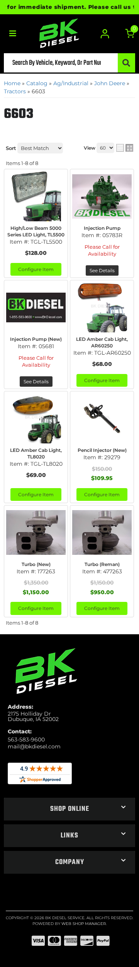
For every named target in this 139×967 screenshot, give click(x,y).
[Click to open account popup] (105, 33)
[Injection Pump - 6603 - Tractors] (102, 196)
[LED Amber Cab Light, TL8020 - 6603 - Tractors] (36, 418)
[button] (69, 62)
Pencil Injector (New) (102, 450)
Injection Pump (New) (36, 339)
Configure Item (36, 269)
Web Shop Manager (83, 923)
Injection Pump (102, 228)
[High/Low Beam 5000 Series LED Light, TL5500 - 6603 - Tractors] (36, 196)
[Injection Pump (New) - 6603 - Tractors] (36, 307)
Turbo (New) (36, 564)
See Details (102, 270)
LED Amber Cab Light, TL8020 (36, 453)
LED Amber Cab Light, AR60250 (102, 342)
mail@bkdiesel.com (34, 746)
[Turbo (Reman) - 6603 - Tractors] (102, 532)
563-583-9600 (26, 739)
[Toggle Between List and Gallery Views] (124, 148)
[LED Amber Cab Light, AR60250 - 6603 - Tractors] (102, 307)
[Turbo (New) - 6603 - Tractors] (36, 532)
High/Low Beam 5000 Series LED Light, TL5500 (35, 231)
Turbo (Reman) (102, 564)
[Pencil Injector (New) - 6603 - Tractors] (102, 418)
